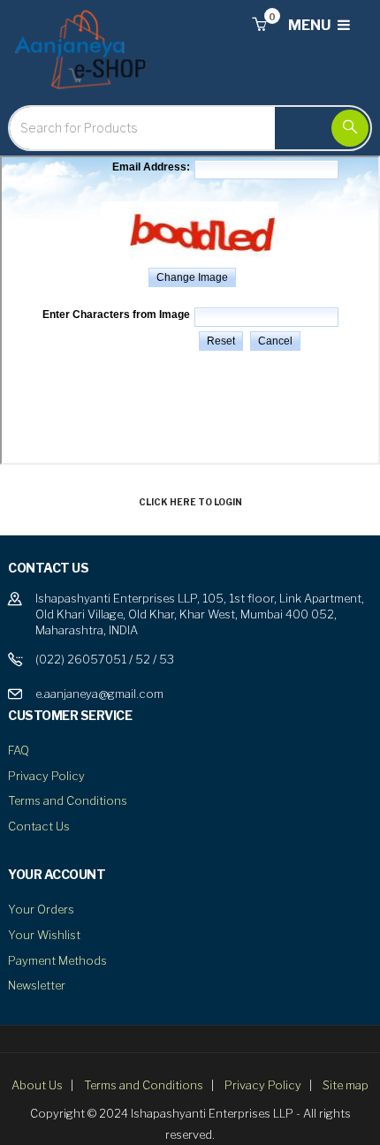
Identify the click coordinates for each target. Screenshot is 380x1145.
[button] (259, 25)
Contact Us (39, 826)
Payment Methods (57, 960)
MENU (310, 25)
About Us (37, 1085)
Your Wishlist (44, 935)
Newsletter (36, 985)
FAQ (18, 750)
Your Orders (41, 909)
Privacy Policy (46, 776)
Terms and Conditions (67, 800)
